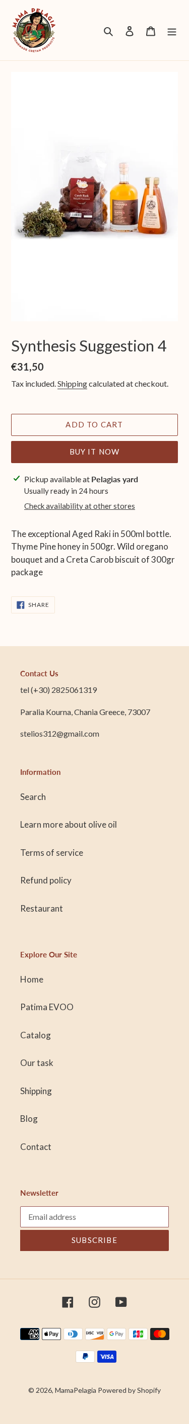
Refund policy (46, 880)
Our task (36, 1062)
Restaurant (41, 908)
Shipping (72, 383)
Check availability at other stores (79, 505)
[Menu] (171, 30)
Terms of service (51, 852)
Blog (29, 1118)
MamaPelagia (75, 1390)
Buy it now (95, 451)
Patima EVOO (47, 1007)
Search (33, 796)
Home (31, 979)
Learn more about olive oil (68, 824)
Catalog (35, 1035)
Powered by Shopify (129, 1390)
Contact (35, 1146)
